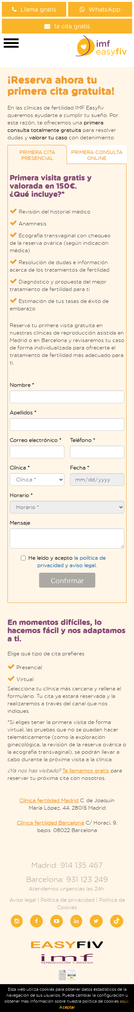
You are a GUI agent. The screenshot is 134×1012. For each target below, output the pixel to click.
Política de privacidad (68, 899)
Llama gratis (38, 9)
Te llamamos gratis (85, 770)
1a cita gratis (72, 26)
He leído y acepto (67, 561)
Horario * (21, 495)
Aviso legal (22, 899)
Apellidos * (23, 412)
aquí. (125, 1001)
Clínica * (20, 467)
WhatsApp (105, 9)
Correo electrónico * (35, 440)
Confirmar (67, 580)
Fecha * (79, 467)
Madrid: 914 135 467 (67, 865)
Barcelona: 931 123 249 (67, 879)
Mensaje (20, 522)
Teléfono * (82, 440)
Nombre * (22, 385)
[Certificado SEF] (72, 977)
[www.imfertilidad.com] (67, 961)
